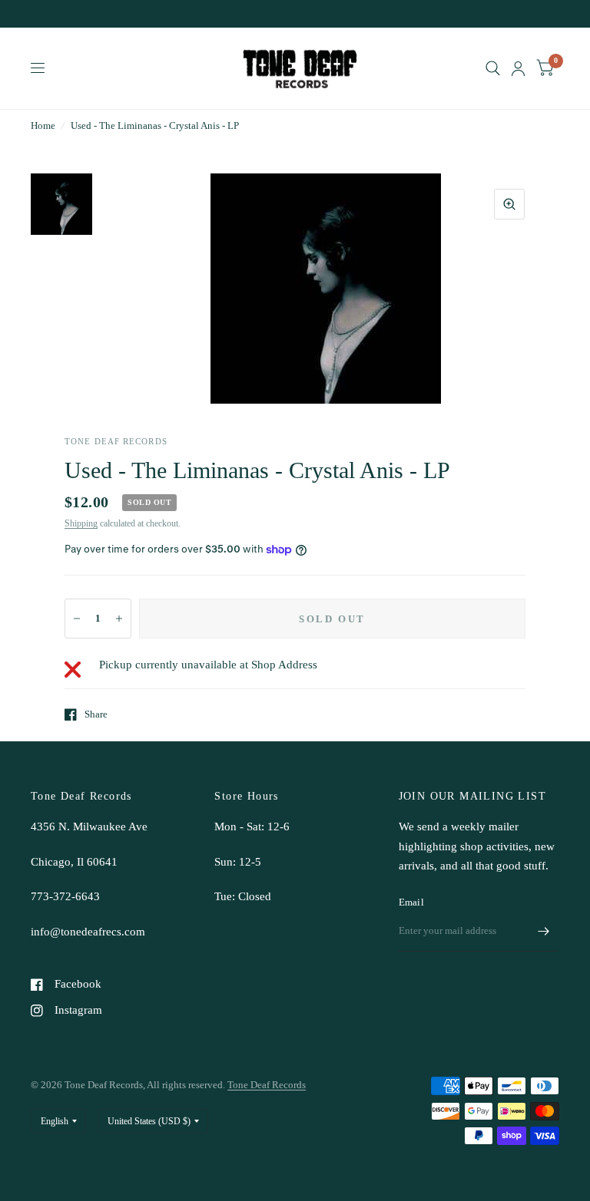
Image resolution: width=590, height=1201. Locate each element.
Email (411, 902)
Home (43, 125)
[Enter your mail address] (544, 932)
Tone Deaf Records (266, 1084)
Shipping (81, 523)
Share (96, 714)
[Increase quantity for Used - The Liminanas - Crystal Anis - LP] (119, 618)
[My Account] (518, 68)
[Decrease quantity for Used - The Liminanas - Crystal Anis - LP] (76, 618)
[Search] (492, 68)
